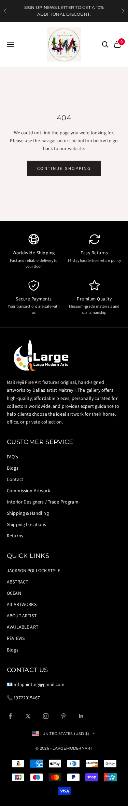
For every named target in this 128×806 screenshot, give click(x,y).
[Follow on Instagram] (45, 716)
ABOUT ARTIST (22, 616)
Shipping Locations (26, 524)
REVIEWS (16, 638)
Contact (15, 479)
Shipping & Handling (28, 513)
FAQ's (12, 457)
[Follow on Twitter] (28, 716)
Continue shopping (64, 168)
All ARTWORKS (22, 604)
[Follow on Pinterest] (63, 716)
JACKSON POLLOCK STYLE (33, 570)
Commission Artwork (29, 490)
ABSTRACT (17, 582)
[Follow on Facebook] (10, 716)
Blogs (12, 468)
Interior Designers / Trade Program (43, 502)
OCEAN (14, 593)
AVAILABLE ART (22, 627)
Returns (15, 536)
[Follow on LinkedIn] (81, 716)
